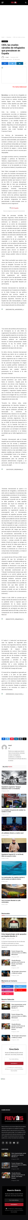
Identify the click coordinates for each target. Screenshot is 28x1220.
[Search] (25, 2)
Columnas (4, 41)
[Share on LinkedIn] (19, 63)
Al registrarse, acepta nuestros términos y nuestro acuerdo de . (14, 1069)
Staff (7, 57)
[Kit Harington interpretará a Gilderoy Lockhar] (6, 974)
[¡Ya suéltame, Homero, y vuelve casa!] (14, 824)
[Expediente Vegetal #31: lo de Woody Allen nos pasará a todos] (14, 845)
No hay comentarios (7, 59)
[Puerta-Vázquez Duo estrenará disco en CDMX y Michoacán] (6, 953)
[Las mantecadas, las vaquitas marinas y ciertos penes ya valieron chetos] (14, 868)
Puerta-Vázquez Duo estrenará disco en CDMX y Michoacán (19, 952)
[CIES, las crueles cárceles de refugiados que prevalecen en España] (14, 75)
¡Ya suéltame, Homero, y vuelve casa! (12, 833)
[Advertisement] (14, 21)
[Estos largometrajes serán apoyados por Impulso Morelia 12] (14, 925)
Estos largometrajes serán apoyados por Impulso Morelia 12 (19, 1006)
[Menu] (3, 2)
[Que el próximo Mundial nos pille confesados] (14, 891)
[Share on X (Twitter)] (12, 63)
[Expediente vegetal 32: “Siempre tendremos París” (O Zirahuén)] (14, 778)
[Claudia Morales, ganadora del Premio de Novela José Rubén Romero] (6, 963)
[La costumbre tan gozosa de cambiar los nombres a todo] (14, 801)
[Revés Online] (14, 2)
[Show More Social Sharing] (25, 63)
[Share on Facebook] (5, 63)
